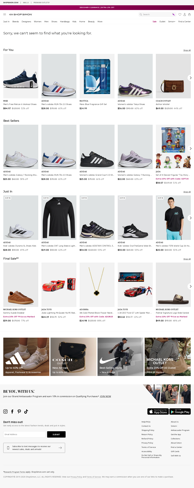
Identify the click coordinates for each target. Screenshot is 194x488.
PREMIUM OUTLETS (42, 2)
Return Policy (147, 434)
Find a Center (184, 21)
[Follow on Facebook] (12, 412)
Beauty (91, 21)
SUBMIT (56, 434)
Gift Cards (175, 451)
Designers (26, 21)
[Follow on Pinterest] (19, 412)
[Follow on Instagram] (5, 412)
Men (46, 21)
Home (82, 21)
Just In (6, 21)
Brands (15, 21)
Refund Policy (147, 438)
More (100, 21)
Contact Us (146, 426)
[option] (21, 82)
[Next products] (191, 78)
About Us (175, 422)
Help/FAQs (146, 422)
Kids (74, 21)
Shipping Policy (148, 430)
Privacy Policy (147, 443)
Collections (175, 438)
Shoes (54, 21)
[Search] (157, 14)
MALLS (26, 2)
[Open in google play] (180, 413)
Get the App (176, 434)
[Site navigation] (4, 15)
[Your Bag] (189, 15)
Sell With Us (176, 455)
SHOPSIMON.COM (10, 2)
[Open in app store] (158, 413)
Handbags (65, 21)
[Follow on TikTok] (26, 412)
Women (37, 21)
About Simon (176, 443)
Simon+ (171, 21)
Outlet (162, 21)
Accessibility (147, 451)
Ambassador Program (180, 430)
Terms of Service (149, 447)
